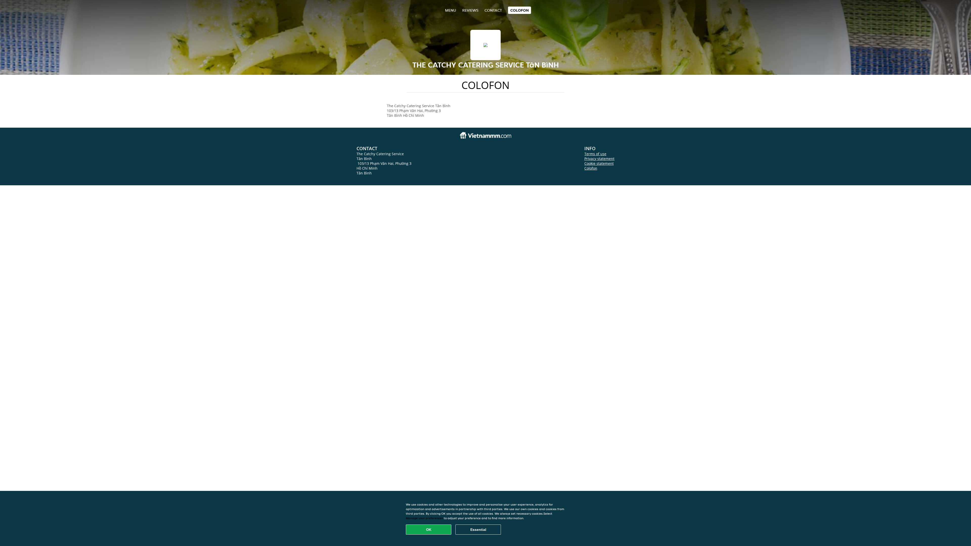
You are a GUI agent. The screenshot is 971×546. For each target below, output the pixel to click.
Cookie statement (599, 163)
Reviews (470, 10)
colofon (519, 10)
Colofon (590, 168)
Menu (450, 10)
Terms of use (595, 153)
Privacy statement (599, 158)
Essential (478, 530)
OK (428, 530)
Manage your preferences (424, 518)
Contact (493, 10)
